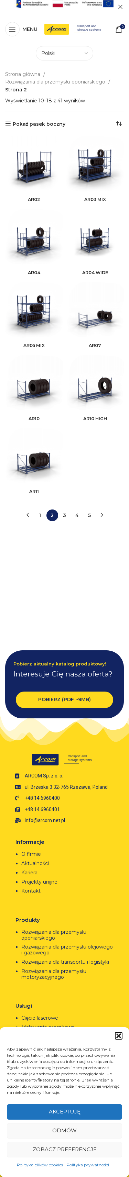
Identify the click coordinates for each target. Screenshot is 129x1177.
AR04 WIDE (95, 272)
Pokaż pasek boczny (39, 124)
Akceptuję (64, 1111)
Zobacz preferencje (65, 1149)
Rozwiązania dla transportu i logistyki (65, 962)
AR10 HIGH (95, 418)
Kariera (29, 873)
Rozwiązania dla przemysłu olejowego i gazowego (67, 950)
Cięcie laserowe (40, 1018)
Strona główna (23, 74)
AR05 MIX (34, 345)
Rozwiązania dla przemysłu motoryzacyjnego (53, 974)
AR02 (34, 199)
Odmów (64, 1130)
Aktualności (35, 863)
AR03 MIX (95, 199)
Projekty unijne (40, 882)
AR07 (95, 345)
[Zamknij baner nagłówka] (120, 7)
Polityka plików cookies (40, 1164)
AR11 (34, 491)
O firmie (31, 854)
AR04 (34, 272)
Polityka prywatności (87, 1164)
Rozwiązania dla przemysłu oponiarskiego (56, 82)
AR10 (34, 418)
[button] (118, 1035)
